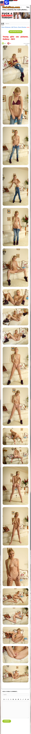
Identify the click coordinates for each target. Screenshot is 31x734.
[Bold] (4, 699)
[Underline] (8, 699)
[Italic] (6, 699)
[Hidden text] (25, 699)
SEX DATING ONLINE (15, 31)
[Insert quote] (28, 699)
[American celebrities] (2, 3)
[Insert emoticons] (20, 699)
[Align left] (13, 699)
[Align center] (16, 699)
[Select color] (23, 699)
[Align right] (18, 699)
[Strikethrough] (11, 699)
